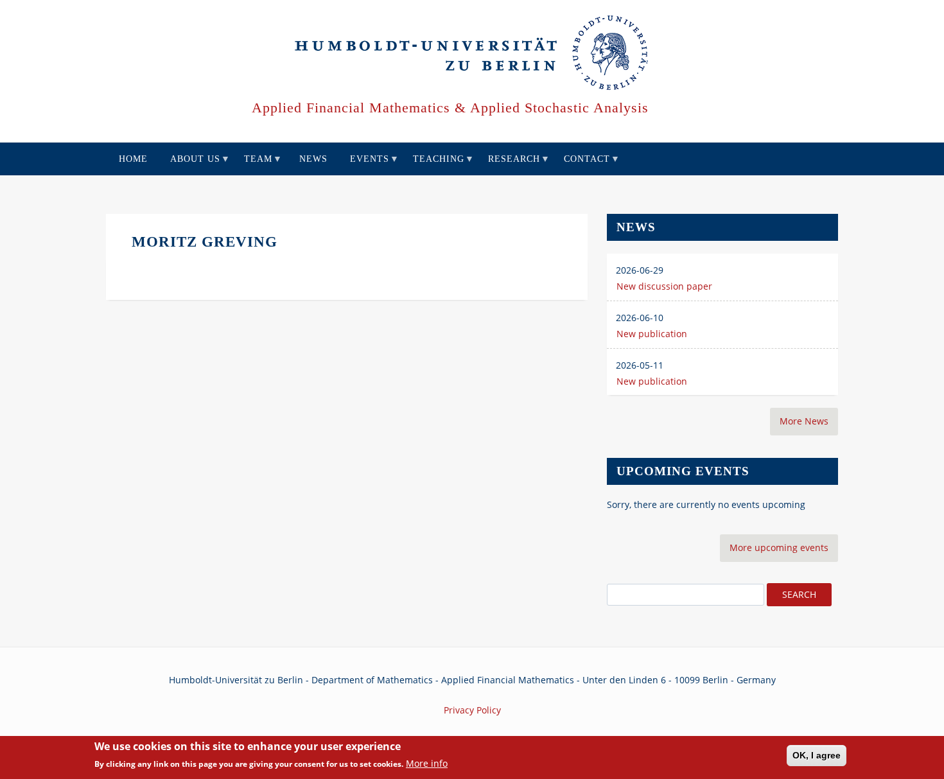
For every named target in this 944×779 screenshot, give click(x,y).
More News (804, 421)
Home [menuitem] (133, 159)
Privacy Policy (472, 710)
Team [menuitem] (253, 164)
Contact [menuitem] (582, 164)
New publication (651, 334)
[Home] (472, 53)
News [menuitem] (313, 159)
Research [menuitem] (509, 164)
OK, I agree (816, 755)
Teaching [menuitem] (433, 164)
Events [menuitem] (364, 164)
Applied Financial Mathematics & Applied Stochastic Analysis (450, 108)
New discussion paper (664, 286)
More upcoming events (779, 547)
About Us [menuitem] (190, 164)
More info (427, 764)
